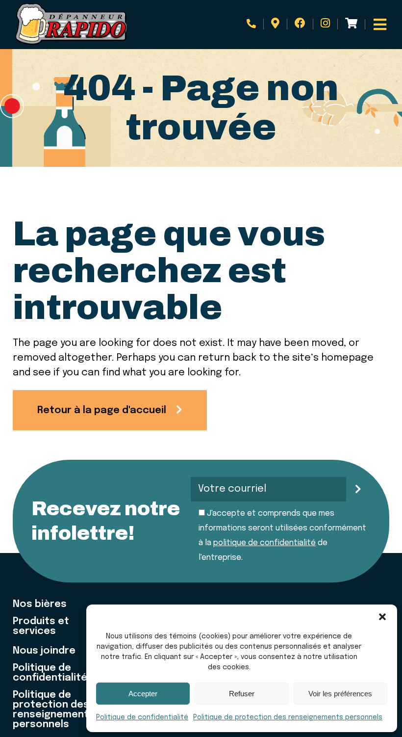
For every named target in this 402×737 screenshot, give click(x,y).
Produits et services (41, 626)
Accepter (142, 693)
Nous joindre (44, 651)
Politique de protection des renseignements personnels (287, 717)
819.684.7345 (255, 24)
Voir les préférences (340, 693)
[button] (382, 617)
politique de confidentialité (264, 543)
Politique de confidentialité (142, 717)
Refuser (241, 693)
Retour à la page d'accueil (101, 410)
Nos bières (40, 604)
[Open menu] (380, 24)
